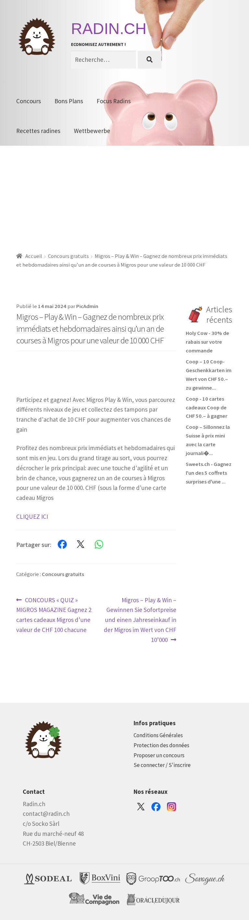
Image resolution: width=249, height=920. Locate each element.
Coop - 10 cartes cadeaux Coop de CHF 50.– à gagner (206, 407)
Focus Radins (114, 101)
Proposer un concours (159, 755)
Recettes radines (38, 131)
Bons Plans (68, 101)
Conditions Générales (158, 735)
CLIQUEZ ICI (32, 516)
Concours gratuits (68, 256)
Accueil (33, 256)
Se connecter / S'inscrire (162, 765)
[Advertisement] (124, 194)
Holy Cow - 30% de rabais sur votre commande (207, 342)
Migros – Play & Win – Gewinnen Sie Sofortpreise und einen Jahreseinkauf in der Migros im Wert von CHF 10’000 (140, 620)
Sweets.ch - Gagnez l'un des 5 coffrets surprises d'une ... (208, 473)
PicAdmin (87, 306)
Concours (28, 101)
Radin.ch (109, 28)
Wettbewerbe (92, 131)
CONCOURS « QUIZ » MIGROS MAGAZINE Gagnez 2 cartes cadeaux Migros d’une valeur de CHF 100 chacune (53, 615)
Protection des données (161, 745)
